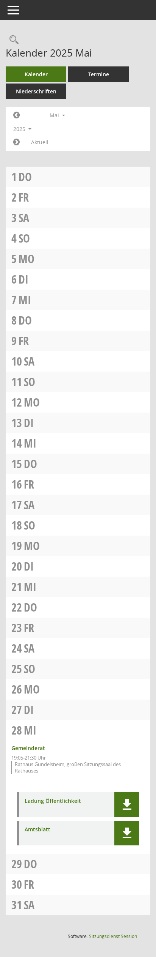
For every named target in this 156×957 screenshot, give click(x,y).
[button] (126, 804)
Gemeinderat (28, 748)
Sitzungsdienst (113, 936)
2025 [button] (20, 128)
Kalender (36, 74)
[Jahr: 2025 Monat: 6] (16, 142)
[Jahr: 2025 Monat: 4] (16, 115)
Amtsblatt (37, 829)
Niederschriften (36, 91)
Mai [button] (55, 115)
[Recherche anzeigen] (12, 40)
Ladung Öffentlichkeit (53, 801)
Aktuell (39, 142)
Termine (98, 74)
